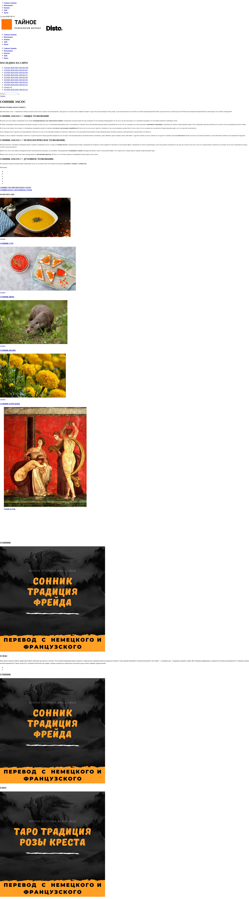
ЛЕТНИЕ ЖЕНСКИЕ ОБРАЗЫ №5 (16, 80)
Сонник (2, 96)
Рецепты (7, 8)
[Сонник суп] (35, 236)
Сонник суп (8, 87)
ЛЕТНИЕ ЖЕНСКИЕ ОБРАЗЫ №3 (16, 85)
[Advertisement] (58, 525)
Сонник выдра (8, 350)
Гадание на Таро (9, 509)
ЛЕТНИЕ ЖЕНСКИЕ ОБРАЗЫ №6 (16, 77)
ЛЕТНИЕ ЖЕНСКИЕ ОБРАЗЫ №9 (16, 70)
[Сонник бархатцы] (33, 397)
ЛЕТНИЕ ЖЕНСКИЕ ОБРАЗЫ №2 (16, 90)
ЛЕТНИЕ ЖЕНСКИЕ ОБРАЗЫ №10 (16, 68)
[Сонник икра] (38, 290)
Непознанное (8, 5)
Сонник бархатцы (10, 404)
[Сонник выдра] (33, 343)
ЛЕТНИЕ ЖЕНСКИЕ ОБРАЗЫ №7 (16, 75)
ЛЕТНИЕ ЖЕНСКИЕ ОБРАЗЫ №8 (16, 72)
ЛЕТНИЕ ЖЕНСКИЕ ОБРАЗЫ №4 (16, 82)
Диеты (6, 13)
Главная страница (10, 3)
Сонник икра (7, 297)
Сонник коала (16, 190)
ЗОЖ (5, 10)
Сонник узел (15, 187)
